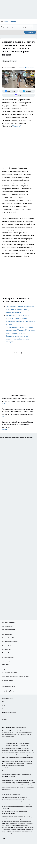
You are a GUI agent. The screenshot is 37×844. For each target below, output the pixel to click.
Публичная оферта (7, 680)
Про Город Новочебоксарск (9, 641)
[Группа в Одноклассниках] (6, 691)
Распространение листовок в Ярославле (13, 770)
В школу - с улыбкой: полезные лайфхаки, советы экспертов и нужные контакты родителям (17, 425)
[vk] (16, 353)
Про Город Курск (7, 634)
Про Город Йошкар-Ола (8, 629)
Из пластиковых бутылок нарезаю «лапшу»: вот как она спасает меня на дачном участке (18, 401)
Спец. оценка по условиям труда (11, 794)
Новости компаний (7, 698)
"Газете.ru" (16, 126)
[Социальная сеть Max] (18, 95)
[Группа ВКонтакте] (10, 91)
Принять (30, 32)
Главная (4, 719)
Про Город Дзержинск (8, 622)
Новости (4, 716)
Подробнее (6, 808)
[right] (35, 27)
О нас (3, 705)
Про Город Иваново (7, 626)
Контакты (5, 709)
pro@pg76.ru (27, 743)
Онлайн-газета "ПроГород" (9, 672)
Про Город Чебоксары (8, 653)
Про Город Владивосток (8, 657)
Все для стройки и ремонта (9, 27)
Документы (5, 669)
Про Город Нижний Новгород (10, 637)
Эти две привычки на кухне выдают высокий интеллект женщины (17, 339)
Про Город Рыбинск (7, 645)
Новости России (9, 61)
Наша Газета (5, 664)
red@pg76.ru (24, 745)
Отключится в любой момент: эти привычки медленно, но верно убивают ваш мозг (20, 309)
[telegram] (22, 353)
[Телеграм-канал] (27, 91)
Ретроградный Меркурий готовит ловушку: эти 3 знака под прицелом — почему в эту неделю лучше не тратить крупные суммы (18, 412)
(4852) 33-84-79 (16, 745)
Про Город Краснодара (8, 661)
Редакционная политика (9, 712)
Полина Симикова (26, 68)
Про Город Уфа (6, 649)
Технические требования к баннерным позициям (15, 676)
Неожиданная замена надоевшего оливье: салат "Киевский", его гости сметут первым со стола (20, 330)
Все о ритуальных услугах (28, 27)
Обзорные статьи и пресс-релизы (11, 701)
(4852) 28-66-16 (20, 743)
